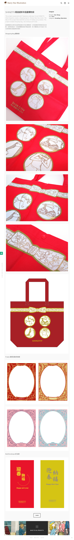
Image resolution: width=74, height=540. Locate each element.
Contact (42, 537)
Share (37, 515)
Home (31, 537)
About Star (36, 537)
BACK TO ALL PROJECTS (37, 530)
